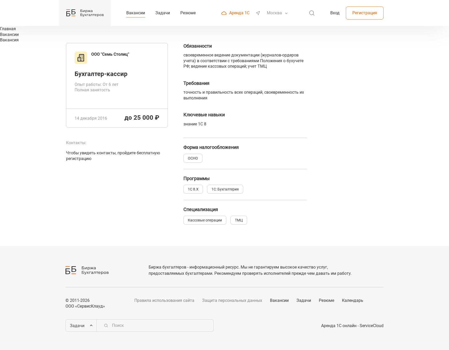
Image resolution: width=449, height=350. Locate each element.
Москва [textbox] (274, 12)
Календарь (352, 300)
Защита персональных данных (232, 300)
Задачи (303, 300)
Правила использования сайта (164, 300)
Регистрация (364, 12)
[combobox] (275, 13)
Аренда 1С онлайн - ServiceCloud (352, 325)
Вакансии (279, 300)
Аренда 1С (239, 12)
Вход (335, 12)
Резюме (326, 300)
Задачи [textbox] (77, 325)
